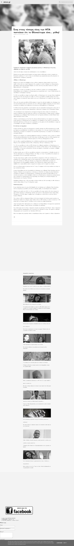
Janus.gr (6, 2)
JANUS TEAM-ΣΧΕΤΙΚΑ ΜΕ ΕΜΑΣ (8, 518)
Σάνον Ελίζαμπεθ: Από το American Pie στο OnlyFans (32, 304)
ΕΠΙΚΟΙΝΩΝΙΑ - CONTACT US (8, 519)
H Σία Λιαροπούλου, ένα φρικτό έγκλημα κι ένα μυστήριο (33, 344)
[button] (14, 37)
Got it (64, 542)
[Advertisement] (37, 235)
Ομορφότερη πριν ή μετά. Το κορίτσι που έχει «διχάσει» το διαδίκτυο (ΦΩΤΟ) (36, 286)
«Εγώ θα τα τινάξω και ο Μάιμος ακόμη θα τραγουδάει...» (33, 401)
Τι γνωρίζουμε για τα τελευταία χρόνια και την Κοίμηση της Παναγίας (35, 362)
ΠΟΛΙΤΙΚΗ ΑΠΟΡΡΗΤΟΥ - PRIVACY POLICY (10, 520)
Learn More (59, 542)
